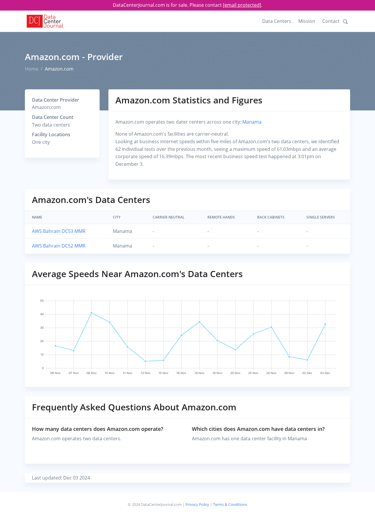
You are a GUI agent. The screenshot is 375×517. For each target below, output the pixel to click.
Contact (331, 21)
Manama (252, 122)
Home (31, 69)
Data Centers (276, 21)
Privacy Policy (197, 504)
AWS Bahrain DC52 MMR (59, 246)
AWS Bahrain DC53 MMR (59, 231)
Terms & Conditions (230, 504)
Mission (306, 21)
